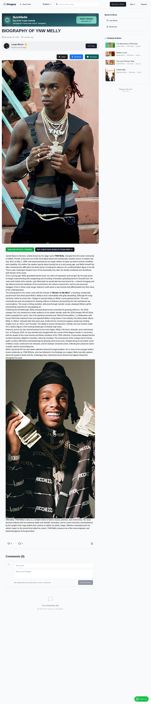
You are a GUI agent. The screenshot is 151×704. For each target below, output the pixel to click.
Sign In (132, 4)
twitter (63, 57)
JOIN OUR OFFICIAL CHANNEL (20, 250)
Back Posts (27, 4)
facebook (77, 57)
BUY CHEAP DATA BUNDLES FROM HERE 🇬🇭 (55, 250)
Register (144, 4)
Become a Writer (118, 4)
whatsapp (93, 57)
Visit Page (91, 46)
